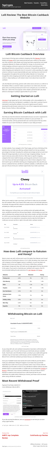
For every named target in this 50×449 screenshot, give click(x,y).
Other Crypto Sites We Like (40, 446)
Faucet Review (25, 425)
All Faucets (44, 444)
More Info (44, 5)
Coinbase (43, 368)
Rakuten (37, 58)
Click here (5, 100)
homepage (27, 419)
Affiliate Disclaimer (35, 444)
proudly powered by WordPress (14, 446)
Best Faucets (28, 3)
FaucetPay (43, 3)
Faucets (36, 3)
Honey (11, 60)
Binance (4, 370)
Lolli (29, 270)
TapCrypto (7, 5)
